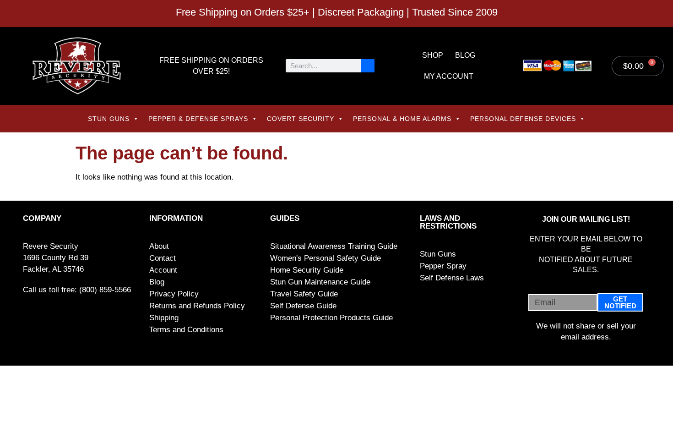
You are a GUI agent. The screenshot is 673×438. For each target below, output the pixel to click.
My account (448, 76)
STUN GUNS (109, 118)
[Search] (367, 65)
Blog (465, 55)
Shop (432, 55)
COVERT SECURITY (300, 118)
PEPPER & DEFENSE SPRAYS (198, 118)
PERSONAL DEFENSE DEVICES (523, 118)
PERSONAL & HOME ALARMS (402, 118)
